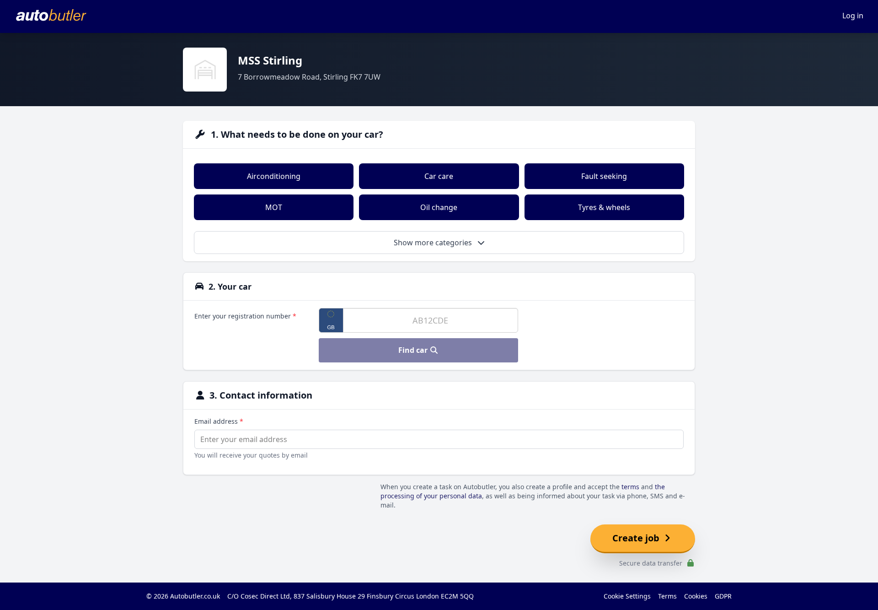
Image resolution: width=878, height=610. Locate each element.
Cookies (695, 596)
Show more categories (434, 243)
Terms (667, 596)
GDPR (723, 596)
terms (630, 486)
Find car (413, 350)
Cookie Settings (627, 596)
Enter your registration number (245, 316)
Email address (218, 421)
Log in (852, 16)
